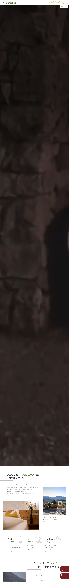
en (62, 6)
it (65, 6)
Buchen (57, 2)
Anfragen (51, 2)
